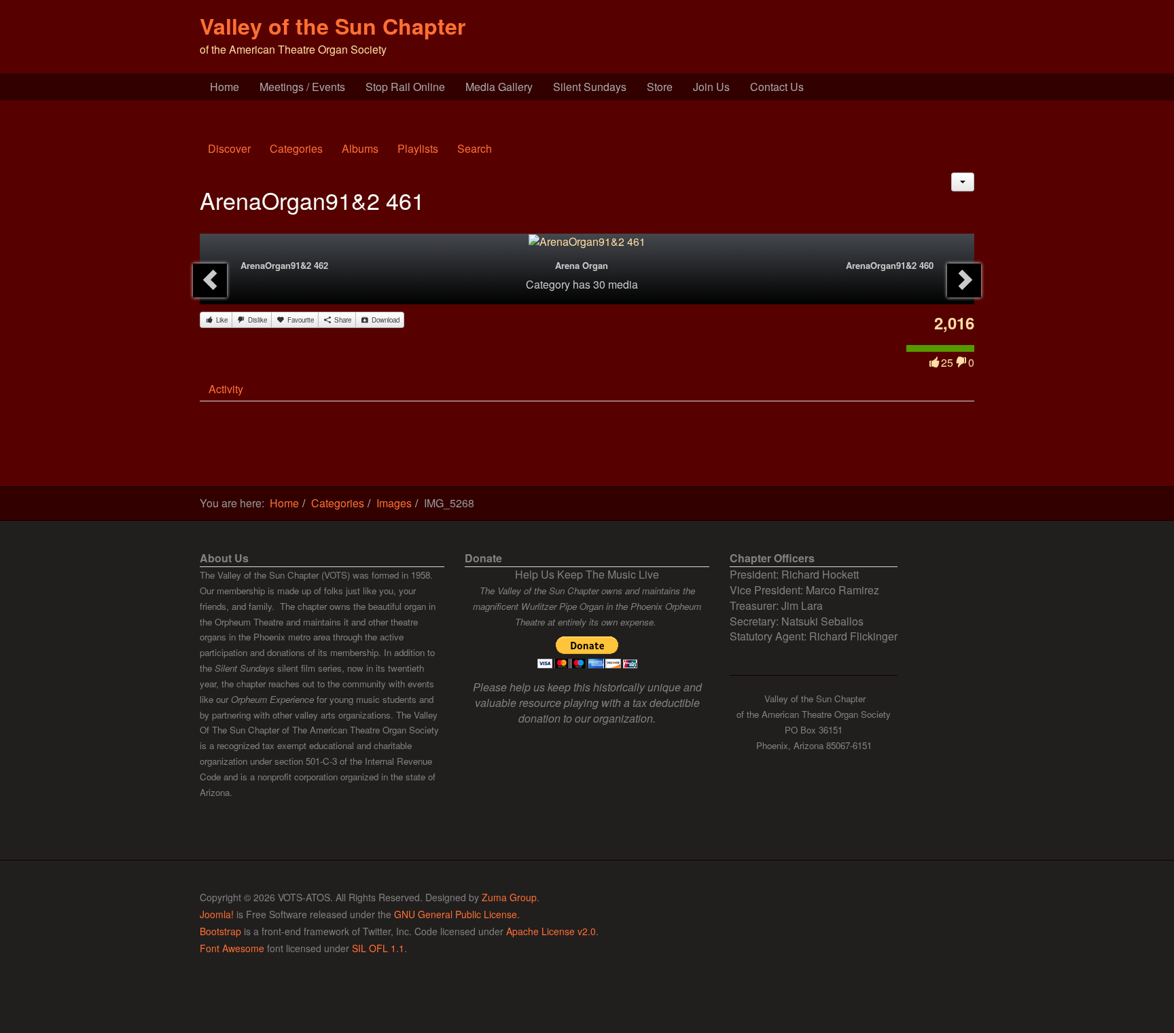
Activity (226, 389)
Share (341, 320)
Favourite (299, 320)
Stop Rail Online (405, 86)
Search (474, 148)
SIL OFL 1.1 (378, 948)
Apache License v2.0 (551, 931)
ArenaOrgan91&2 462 (284, 265)
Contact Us (777, 86)
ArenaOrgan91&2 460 (889, 265)
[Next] (964, 280)
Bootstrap (220, 931)
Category (548, 284)
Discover (229, 148)
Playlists (417, 148)
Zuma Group (509, 897)
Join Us (711, 86)
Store (660, 86)
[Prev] (210, 280)
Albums (360, 148)
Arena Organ (581, 265)
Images (394, 503)
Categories (296, 148)
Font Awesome (232, 948)
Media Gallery (499, 86)
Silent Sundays (589, 86)
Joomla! (217, 914)
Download (384, 320)
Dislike (256, 320)
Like (221, 320)
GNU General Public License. (457, 914)
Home (224, 86)
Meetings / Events (302, 86)
